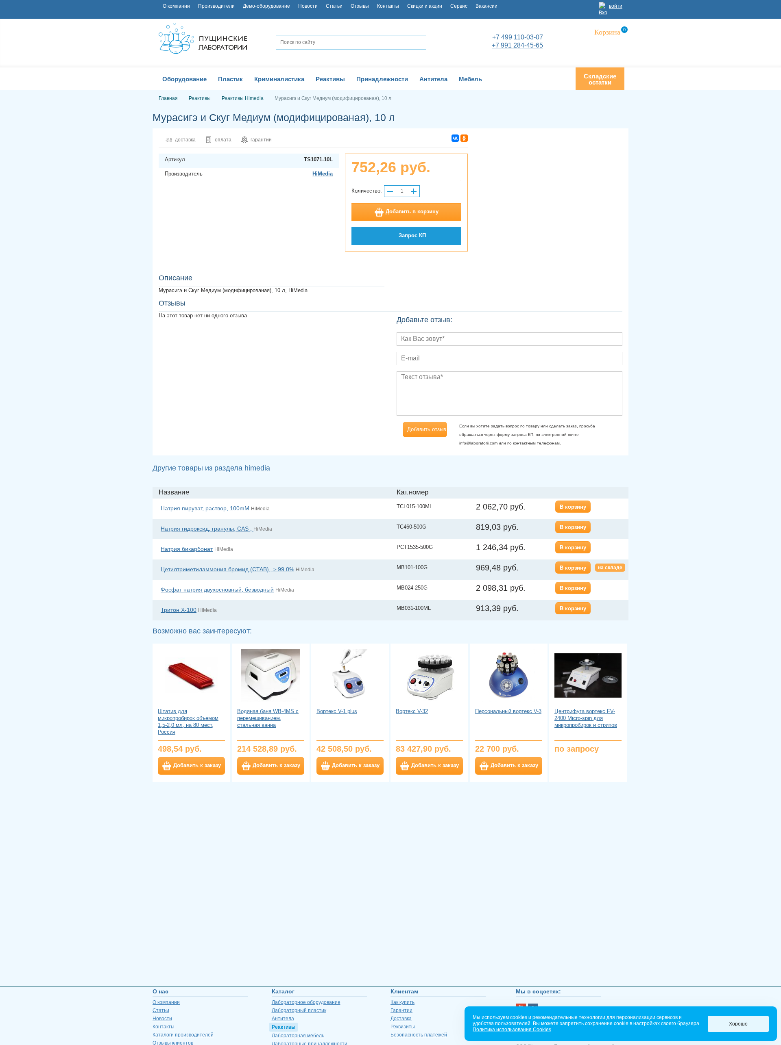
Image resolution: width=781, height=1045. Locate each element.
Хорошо (738, 1024)
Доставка (401, 1018)
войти (615, 6)
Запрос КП (412, 235)
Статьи (334, 6)
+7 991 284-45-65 (517, 45)
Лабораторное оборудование (306, 1002)
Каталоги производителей (183, 1035)
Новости (308, 6)
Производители (216, 6)
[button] (414, 191)
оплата (223, 140)
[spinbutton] (402, 191)
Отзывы (360, 6)
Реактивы (283, 1027)
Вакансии (486, 6)
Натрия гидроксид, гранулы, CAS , (207, 528)
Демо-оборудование (266, 6)
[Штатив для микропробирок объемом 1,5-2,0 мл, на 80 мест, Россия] (191, 675)
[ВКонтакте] (455, 138)
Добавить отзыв (426, 429)
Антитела (283, 1018)
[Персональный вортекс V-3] (508, 675)
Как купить (402, 1002)
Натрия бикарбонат (187, 549)
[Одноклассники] (464, 138)
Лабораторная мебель (298, 1035)
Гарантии (401, 1010)
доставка (185, 140)
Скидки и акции (424, 6)
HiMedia (322, 174)
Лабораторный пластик (299, 1010)
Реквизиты (402, 1027)
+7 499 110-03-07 (517, 37)
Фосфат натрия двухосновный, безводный (217, 589)
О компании (176, 6)
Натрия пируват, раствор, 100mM (205, 508)
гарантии (261, 140)
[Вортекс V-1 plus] (350, 675)
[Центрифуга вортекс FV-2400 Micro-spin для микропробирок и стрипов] (588, 675)
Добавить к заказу (197, 766)
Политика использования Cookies (512, 1029)
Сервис (458, 6)
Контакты (388, 6)
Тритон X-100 (178, 610)
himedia (257, 468)
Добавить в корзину (412, 211)
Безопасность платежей (418, 1035)
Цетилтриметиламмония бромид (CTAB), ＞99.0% (227, 569)
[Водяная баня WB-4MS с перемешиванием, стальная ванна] (270, 675)
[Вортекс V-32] (429, 675)
